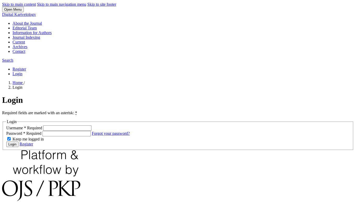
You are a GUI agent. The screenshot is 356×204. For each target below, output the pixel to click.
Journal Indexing (26, 37)
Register (19, 69)
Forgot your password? (111, 133)
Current (19, 42)
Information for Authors (32, 32)
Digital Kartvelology (19, 14)
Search (7, 60)
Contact (19, 51)
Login (17, 74)
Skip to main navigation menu (61, 4)
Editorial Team (25, 28)
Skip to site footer (101, 4)
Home (18, 82)
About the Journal (27, 23)
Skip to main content (19, 4)
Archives (20, 46)
